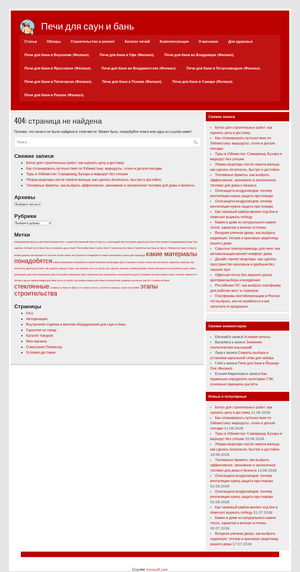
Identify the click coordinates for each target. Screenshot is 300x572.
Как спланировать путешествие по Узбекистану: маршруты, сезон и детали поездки (94, 168)
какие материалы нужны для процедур (123, 255)
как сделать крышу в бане (59, 268)
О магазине (208, 41)
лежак (151, 268)
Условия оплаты (257, 337)
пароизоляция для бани (43, 280)
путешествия (113, 280)
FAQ (29, 313)
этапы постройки (130, 287)
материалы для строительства (85, 274)
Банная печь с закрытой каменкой (69, 241)
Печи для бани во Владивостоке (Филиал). (139, 68)
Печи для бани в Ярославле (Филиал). (58, 68)
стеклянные (31, 286)
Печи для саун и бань (87, 25)
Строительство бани (121, 247)
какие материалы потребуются (70, 262)
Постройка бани (85, 247)
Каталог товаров (39, 335)
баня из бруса (189, 247)
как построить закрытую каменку (171, 262)
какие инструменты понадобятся (83, 255)
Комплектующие (174, 41)
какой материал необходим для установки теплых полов (120, 262)
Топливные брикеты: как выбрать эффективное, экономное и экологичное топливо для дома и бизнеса (110, 185)
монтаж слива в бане (163, 274)
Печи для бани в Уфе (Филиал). (127, 55)
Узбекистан (174, 247)
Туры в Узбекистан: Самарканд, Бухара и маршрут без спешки (77, 174)
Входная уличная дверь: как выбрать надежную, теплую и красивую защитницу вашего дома (244, 237)
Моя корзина (36, 341)
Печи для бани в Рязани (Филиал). (54, 95)
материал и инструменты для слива (175, 268)
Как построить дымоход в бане (138, 241)
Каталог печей (137, 41)
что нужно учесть (89, 287)
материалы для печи (25, 274)
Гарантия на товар (41, 330)
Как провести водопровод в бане (174, 241)
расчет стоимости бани (156, 280)
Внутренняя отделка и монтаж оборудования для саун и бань (76, 324)
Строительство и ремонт (93, 41)
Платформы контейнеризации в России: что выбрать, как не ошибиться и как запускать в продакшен (245, 301)
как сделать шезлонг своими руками (126, 268)
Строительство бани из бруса (150, 247)
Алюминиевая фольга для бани (31, 241)
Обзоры (54, 41)
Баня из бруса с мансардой (104, 241)
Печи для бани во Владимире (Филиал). (199, 55)
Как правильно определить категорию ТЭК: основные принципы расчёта (242, 378)
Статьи (30, 41)
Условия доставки (40, 352)
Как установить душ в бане (60, 247)
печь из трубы (65, 280)
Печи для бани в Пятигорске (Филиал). (58, 81)
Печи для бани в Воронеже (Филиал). (57, 55)
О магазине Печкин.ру (44, 347)
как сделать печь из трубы (90, 268)
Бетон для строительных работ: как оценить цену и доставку (75, 162)
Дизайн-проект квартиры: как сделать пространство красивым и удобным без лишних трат (243, 264)
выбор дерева (22, 255)
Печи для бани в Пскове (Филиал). (132, 81)
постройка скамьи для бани (89, 280)
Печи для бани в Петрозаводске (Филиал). (223, 68)
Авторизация (36, 319)
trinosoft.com (157, 569)
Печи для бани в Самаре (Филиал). (202, 81)
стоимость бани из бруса (64, 287)
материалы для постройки (52, 274)
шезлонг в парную (109, 287)
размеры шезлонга (131, 280)
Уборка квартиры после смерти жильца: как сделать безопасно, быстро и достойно (93, 179)
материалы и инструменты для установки (126, 274)
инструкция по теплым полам (47, 255)
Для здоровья (240, 41)
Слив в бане (102, 247)
